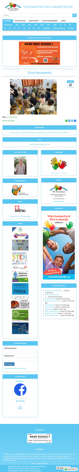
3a (10, 28)
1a (60, 25)
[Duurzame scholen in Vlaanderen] (20, 315)
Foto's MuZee (49, 307)
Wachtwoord (8, 356)
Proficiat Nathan (50, 299)
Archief (71, 28)
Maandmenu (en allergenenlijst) (20, 216)
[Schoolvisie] (59, 246)
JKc (29, 25)
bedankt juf (49, 309)
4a (19, 28)
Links (63, 21)
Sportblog (46, 28)
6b (39, 28)
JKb (23, 25)
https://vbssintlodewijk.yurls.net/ (39, 144)
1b (65, 25)
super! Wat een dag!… (52, 315)
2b (5, 28)
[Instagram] (20, 408)
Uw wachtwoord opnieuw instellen (15, 368)
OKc (48, 25)
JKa (17, 25)
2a (70, 25)
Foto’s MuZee (49, 305)
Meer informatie (35, 471)
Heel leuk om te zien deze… (54, 290)
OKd (55, 25)
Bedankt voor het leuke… (53, 301)
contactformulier (8, 456)
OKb (42, 25)
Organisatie (20, 21)
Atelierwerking (59, 28)
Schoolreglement (50, 21)
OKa (35, 25)
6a (34, 28)
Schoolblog (8, 25)
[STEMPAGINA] (20, 260)
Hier (67, 454)
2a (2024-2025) (12, 117)
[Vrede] (20, 302)
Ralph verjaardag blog (52, 311)
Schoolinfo (33, 21)
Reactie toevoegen (8, 121)
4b (24, 28)
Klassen (7, 21)
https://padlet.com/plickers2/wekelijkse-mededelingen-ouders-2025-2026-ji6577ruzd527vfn (39, 132)
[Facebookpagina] (20, 389)
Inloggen (10, 364)
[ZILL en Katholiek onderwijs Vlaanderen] (20, 233)
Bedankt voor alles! (51, 313)
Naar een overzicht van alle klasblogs (59, 173)
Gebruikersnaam (10, 348)
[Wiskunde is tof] (20, 245)
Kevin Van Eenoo (42, 463)
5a (29, 28)
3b (14, 28)
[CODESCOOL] (20, 276)
